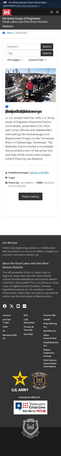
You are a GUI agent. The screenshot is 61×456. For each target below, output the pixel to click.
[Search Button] (50, 12)
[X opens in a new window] (12, 306)
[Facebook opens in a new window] (5, 306)
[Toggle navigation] (56, 12)
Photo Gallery (30, 196)
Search (47, 46)
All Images (13, 60)
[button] (28, 5)
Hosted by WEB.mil (29, 397)
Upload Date (36, 60)
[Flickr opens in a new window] (24, 306)
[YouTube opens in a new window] (18, 306)
